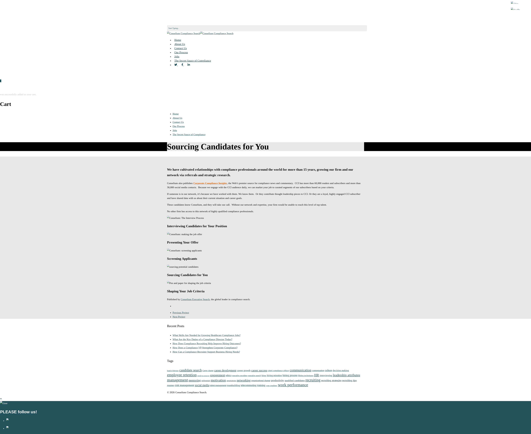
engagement (217, 375)
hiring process (290, 375)
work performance (293, 385)
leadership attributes (346, 375)
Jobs (175, 130)
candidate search (190, 370)
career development (225, 370)
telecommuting (249, 385)
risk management (184, 385)
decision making (341, 370)
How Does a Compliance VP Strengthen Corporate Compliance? (205, 347)
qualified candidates (295, 380)
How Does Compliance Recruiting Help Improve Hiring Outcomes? (207, 343)
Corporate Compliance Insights (210, 183)
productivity (277, 380)
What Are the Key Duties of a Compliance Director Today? (202, 339)
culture (328, 370)
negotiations (231, 381)
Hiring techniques (305, 375)
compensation (318, 370)
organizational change (260, 380)
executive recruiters (239, 376)
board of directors (173, 371)
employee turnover (203, 375)
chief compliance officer (278, 370)
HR (316, 375)
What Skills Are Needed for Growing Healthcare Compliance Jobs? (206, 335)
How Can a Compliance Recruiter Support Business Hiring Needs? (206, 351)
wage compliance (271, 386)
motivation (218, 380)
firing (263, 375)
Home (176, 113)
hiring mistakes (274, 375)
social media (202, 385)
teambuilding (233, 385)
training (261, 385)
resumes (170, 385)
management (177, 380)
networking (244, 380)
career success (259, 370)
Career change (208, 371)
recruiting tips (349, 380)
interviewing (326, 375)
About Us (177, 118)
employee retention (182, 375)
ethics (228, 375)
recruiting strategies (331, 380)
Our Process (179, 126)
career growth (244, 370)
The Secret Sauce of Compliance (192, 60)
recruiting (312, 380)
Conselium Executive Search (195, 299)
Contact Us (178, 122)
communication (300, 370)
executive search (254, 376)
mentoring (195, 380)
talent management (218, 385)
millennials (205, 381)
